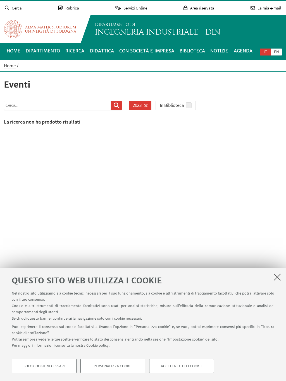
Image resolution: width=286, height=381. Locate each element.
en (276, 51)
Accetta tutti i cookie (181, 365)
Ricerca (74, 51)
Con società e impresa (146, 51)
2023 (135, 106)
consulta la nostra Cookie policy (82, 345)
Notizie (219, 51)
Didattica (102, 51)
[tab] (265, 52)
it (265, 51)
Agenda (243, 51)
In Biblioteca (172, 105)
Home (13, 51)
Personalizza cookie (113, 365)
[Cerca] (116, 105)
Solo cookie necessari (44, 365)
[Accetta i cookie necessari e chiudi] (277, 277)
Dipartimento (43, 51)
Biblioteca (192, 51)
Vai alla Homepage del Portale (40, 29)
